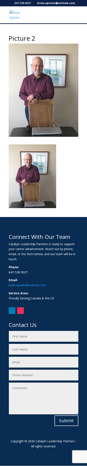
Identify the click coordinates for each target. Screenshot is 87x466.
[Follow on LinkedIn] (12, 310)
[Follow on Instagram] (20, 310)
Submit (66, 420)
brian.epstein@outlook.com (27, 285)
